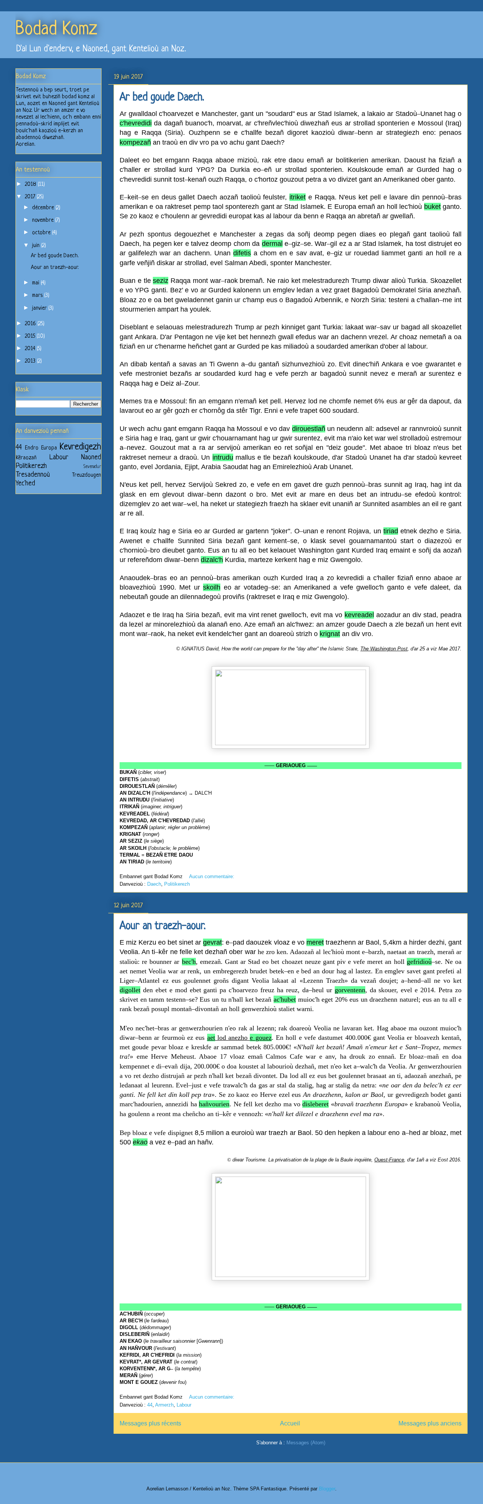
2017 (31, 197)
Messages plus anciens (429, 1423)
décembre (43, 208)
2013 (31, 361)
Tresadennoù (33, 475)
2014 (31, 349)
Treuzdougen (86, 475)
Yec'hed (25, 483)
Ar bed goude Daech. (162, 98)
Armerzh (164, 1405)
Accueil (290, 1423)
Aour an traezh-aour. (163, 926)
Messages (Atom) (305, 1442)
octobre (42, 233)
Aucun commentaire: (212, 876)
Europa (49, 448)
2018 (31, 184)
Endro (31, 448)
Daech (154, 884)
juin (36, 245)
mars (38, 295)
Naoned (91, 457)
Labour (184, 1405)
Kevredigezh (80, 447)
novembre (43, 220)
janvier (40, 308)
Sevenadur (92, 466)
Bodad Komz (56, 30)
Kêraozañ (26, 458)
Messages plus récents (150, 1423)
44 (149, 1405)
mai (36, 283)
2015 (31, 336)
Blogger (327, 1489)
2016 (31, 324)
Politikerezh (177, 884)
